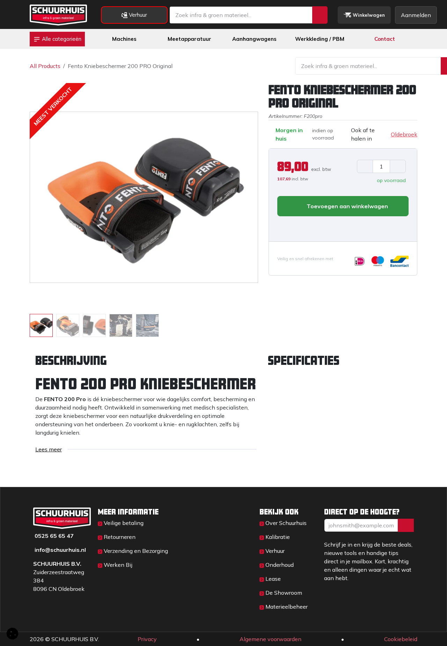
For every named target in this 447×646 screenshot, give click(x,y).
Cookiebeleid (400, 639)
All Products (45, 65)
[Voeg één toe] (398, 166)
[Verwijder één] (365, 166)
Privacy (147, 639)
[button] (41, 197)
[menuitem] (124, 39)
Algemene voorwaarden (270, 639)
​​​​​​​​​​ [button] (406, 525)
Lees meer (48, 449)
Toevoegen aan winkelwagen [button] (346, 206)
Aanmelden (416, 15)
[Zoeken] (320, 15)
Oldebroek (404, 134)
